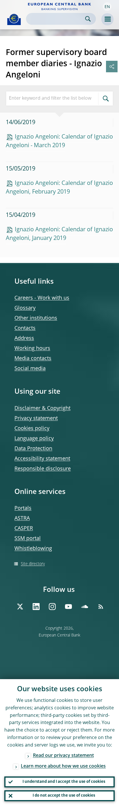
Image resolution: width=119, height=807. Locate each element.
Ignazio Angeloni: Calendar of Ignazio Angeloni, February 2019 (59, 188)
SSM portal (27, 538)
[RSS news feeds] (101, 606)
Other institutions (35, 318)
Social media (30, 368)
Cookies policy (31, 428)
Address (24, 338)
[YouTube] (68, 606)
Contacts (25, 328)
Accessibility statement (42, 458)
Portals (22, 508)
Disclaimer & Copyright (42, 408)
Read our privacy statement (63, 755)
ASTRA (22, 518)
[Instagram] (52, 606)
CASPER (23, 528)
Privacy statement (36, 418)
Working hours (32, 348)
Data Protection (33, 448)
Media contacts (32, 358)
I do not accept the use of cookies (64, 795)
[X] (20, 606)
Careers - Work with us (41, 298)
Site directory (33, 564)
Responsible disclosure (42, 468)
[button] (107, 6)
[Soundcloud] (85, 606)
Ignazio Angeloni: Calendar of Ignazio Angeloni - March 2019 (59, 141)
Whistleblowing (33, 548)
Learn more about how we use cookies (63, 766)
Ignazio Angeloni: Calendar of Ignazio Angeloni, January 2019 (59, 234)
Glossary (25, 308)
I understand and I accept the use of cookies (64, 782)
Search (88, 19)
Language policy (34, 438)
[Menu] (107, 19)
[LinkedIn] (36, 606)
